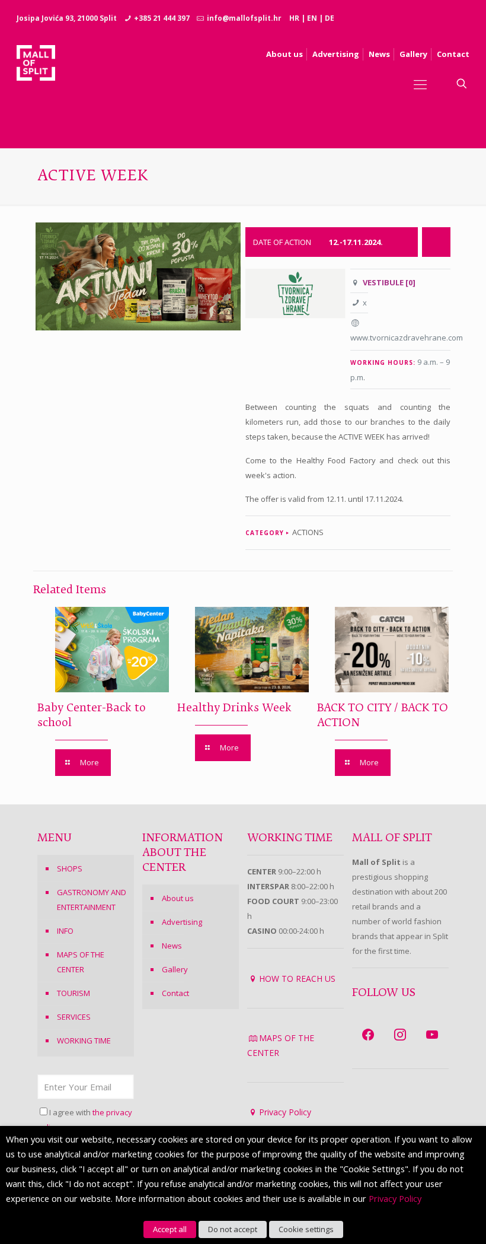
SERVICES (74, 1016)
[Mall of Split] (36, 83)
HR (294, 18)
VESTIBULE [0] (389, 282)
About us (178, 898)
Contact (175, 993)
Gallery (175, 969)
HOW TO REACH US (297, 978)
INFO (65, 930)
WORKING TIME (84, 1040)
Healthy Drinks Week (234, 708)
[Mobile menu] (420, 84)
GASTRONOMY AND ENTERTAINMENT (91, 899)
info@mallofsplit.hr (244, 18)
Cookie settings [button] (306, 1229)
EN (312, 18)
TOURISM (73, 993)
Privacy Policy (285, 1112)
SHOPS (69, 868)
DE (329, 18)
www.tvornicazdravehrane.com (406, 337)
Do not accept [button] (232, 1229)
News (172, 945)
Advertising (182, 922)
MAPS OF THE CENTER (80, 962)
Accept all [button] (170, 1229)
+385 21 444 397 (162, 18)
